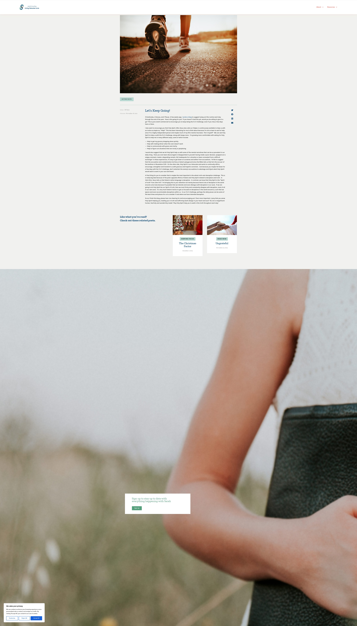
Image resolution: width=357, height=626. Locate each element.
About (318, 7)
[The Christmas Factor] (187, 225)
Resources (331, 7)
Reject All (24, 618)
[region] (24, 612)
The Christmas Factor (187, 245)
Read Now (222, 239)
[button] (232, 110)
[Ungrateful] (222, 225)
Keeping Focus (187, 239)
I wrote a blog (187, 117)
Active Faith (127, 99)
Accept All (36, 618)
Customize (12, 618)
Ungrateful (222, 243)
